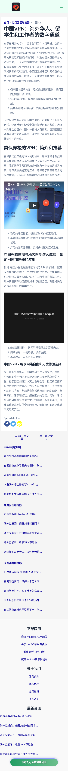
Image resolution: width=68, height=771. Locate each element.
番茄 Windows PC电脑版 (34, 636)
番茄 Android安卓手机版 (34, 659)
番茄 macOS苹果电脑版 (34, 644)
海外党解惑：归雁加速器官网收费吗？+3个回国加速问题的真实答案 (23, 523)
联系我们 (34, 699)
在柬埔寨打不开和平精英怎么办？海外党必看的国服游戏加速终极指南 (23, 590)
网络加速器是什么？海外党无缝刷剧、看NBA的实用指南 (23, 551)
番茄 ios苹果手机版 (34, 652)
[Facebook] (7, 424)
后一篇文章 (46, 437)
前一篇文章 (22, 437)
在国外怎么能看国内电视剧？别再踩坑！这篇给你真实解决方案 (23, 465)
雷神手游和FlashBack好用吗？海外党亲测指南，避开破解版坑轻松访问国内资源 (23, 514)
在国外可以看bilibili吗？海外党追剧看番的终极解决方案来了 (23, 475)
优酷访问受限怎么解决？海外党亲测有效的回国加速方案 (23, 494)
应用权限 (34, 691)
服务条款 (34, 676)
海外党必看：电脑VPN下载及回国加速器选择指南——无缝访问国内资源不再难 (23, 542)
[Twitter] (13, 424)
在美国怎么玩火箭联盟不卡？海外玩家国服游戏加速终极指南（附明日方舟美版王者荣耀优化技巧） (23, 609)
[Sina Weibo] (19, 424)
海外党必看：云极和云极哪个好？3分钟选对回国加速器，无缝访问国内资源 (23, 533)
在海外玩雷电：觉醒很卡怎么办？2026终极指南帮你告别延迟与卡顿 (23, 581)
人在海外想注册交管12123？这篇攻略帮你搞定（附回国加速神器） (23, 484)
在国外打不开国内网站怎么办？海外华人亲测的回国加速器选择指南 (23, 456)
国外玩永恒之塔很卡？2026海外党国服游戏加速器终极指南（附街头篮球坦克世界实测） (23, 600)
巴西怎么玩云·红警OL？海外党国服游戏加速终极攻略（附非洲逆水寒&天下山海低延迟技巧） (23, 572)
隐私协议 (34, 684)
